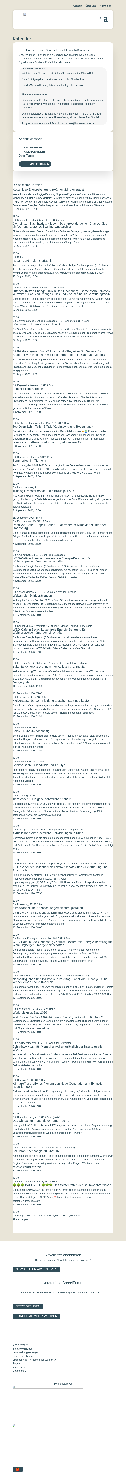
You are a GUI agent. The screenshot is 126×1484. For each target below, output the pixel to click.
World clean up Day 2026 (30, 1012)
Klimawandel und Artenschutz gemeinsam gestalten (48, 908)
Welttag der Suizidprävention (32, 595)
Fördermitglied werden (36, 1316)
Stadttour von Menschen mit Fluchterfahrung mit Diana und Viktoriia (59, 354)
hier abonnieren (62, 62)
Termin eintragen (36, 164)
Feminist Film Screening (29, 388)
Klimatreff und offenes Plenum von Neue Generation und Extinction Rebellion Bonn (58, 1085)
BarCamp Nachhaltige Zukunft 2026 (37, 1151)
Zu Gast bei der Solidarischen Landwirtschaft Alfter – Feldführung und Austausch (60, 868)
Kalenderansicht (34, 152)
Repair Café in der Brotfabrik (32, 260)
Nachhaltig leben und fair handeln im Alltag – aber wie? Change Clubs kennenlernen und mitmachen (60, 980)
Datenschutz (19, 1370)
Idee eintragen (20, 1345)
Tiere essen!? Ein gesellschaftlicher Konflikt (42, 799)
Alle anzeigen (20, 1219)
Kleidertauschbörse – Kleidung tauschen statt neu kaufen (51, 700)
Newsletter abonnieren (36, 1269)
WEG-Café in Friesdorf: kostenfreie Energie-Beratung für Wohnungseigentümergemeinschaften (51, 560)
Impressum (19, 1367)
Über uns (90, 5)
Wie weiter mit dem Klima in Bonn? (36, 324)
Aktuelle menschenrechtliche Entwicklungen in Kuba (48, 833)
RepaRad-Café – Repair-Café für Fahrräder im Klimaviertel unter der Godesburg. (59, 526)
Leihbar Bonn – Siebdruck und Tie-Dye (39, 765)
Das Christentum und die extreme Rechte (41, 1120)
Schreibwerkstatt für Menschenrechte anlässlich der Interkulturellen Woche (58, 1048)
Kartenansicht (33, 147)
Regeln (17, 1363)
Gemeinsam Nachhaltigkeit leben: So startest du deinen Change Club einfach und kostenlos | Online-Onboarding (60, 225)
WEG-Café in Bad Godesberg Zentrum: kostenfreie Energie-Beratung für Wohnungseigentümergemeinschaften (62, 943)
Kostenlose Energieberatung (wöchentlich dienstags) (48, 189)
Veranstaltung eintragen (26, 1352)
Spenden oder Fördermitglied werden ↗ (34, 1359)
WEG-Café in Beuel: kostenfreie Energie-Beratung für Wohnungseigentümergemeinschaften (49, 631)
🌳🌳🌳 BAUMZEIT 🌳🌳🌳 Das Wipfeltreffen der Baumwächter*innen (62, 1185)
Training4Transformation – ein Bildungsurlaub (43, 491)
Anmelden (106, 5)
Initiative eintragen (23, 1348)
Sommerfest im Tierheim (29, 460)
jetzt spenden (28, 1306)
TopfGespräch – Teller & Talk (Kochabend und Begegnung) (53, 426)
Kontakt (77, 5)
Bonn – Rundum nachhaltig (31, 731)
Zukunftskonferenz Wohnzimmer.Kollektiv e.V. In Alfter (50, 666)
